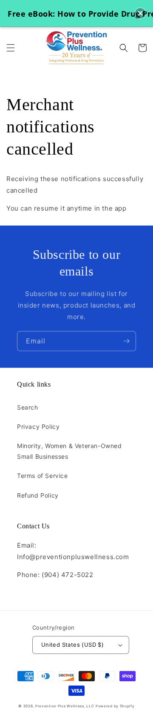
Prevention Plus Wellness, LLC (64, 706)
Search (27, 407)
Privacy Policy (38, 426)
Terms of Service (42, 475)
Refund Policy (38, 495)
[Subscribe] (126, 341)
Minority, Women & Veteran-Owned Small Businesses (69, 451)
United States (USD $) (72, 644)
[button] (10, 47)
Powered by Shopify (115, 706)
